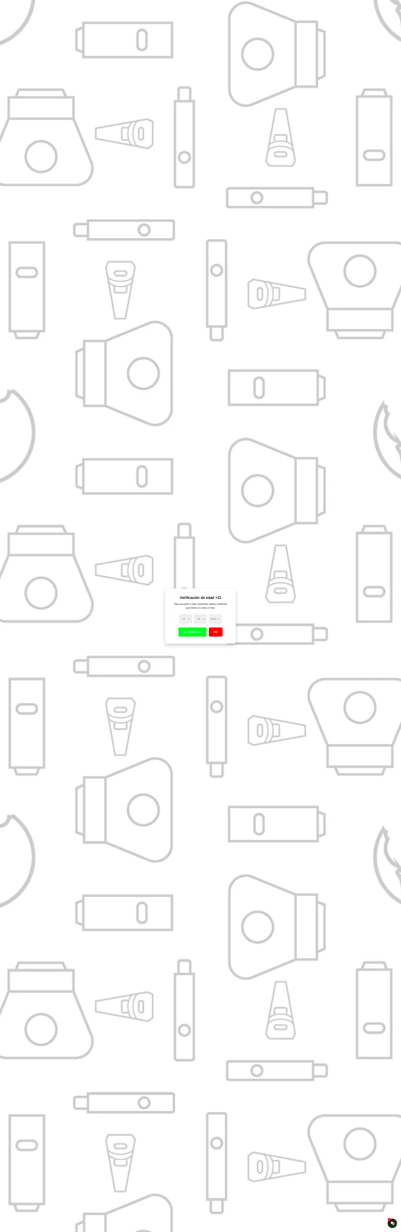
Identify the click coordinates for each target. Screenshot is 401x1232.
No (216, 632)
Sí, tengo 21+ (192, 632)
